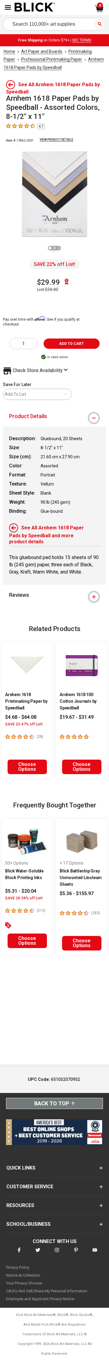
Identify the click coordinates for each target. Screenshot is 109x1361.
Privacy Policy (17, 1267)
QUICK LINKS (20, 1168)
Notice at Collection (23, 1275)
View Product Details (56, 139)
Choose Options (27, 766)
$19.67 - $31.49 (77, 717)
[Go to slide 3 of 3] (59, 248)
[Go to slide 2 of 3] (54, 248)
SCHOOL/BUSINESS (28, 1224)
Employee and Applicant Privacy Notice (40, 1299)
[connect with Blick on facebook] (19, 1254)
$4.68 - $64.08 (20, 717)
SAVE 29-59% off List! (24, 898)
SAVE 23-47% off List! (24, 724)
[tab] (54, 416)
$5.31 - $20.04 (20, 891)
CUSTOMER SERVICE (29, 1186)
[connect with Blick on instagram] (57, 1254)
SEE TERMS (81, 40)
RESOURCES (20, 1205)
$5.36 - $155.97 (77, 893)
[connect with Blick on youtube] (95, 1254)
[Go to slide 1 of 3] (50, 248)
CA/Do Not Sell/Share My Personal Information (46, 1291)
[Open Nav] (8, 7)
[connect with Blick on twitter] (38, 1254)
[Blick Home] (35, 7)
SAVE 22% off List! (54, 264)
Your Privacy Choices (24, 1283)
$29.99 (48, 282)
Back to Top (51, 1103)
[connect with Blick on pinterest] (76, 1254)
